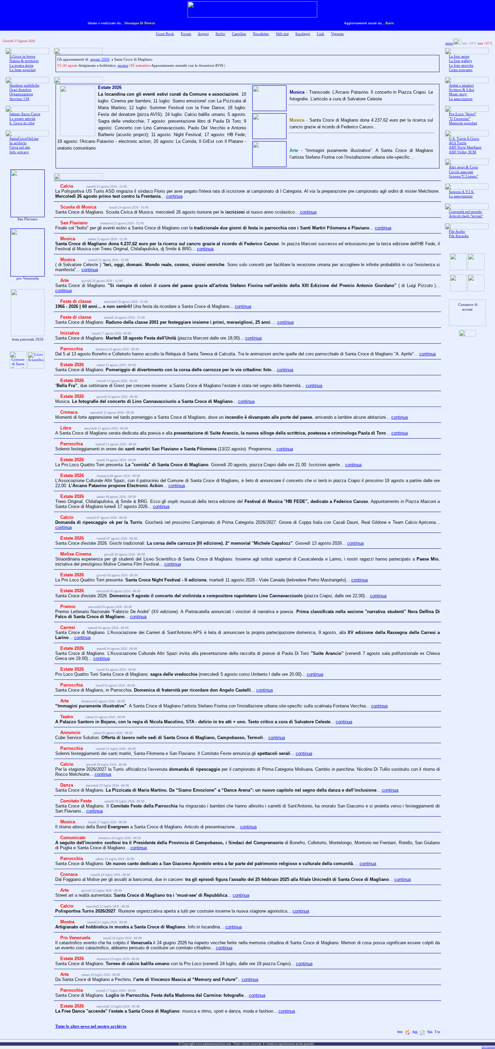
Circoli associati (461, 172)
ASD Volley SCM (462, 152)
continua (174, 196)
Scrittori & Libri (461, 90)
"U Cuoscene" (459, 119)
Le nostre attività (22, 119)
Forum (186, 34)
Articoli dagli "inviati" (466, 216)
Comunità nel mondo (465, 212)
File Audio (457, 231)
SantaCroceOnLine (24, 138)
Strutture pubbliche (24, 85)
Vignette (337, 34)
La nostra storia (21, 65)
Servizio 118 (19, 99)
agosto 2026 (99, 59)
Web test (282, 34)
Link (320, 34)
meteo (449, 43)
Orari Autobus (20, 90)
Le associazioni (460, 99)
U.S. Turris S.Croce (464, 138)
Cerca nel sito (19, 147)
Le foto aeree (459, 56)
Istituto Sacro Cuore (24, 114)
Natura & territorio (24, 61)
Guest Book (165, 34)
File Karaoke (459, 236)
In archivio (18, 143)
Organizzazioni (21, 94)
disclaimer (488, 1047)
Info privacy (19, 152)
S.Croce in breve (22, 56)
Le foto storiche (461, 65)
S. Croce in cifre (22, 123)
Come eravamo (460, 70)
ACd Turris (457, 143)
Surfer (220, 34)
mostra (123, 65)
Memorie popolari (463, 123)
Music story (458, 94)
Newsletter (261, 34)
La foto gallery (460, 61)
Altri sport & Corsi (463, 167)
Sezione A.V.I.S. (461, 192)
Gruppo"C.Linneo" (463, 176)
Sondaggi (302, 34)
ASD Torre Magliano (465, 147)
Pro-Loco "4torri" (462, 114)
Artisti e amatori (461, 85)
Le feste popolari (22, 70)
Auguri (203, 34)
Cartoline (239, 34)
